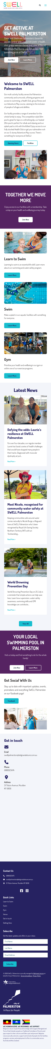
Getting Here (7, 923)
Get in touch (7, 918)
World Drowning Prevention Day (18, 584)
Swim (5, 906)
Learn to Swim (8, 901)
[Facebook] (23, 890)
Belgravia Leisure (38, 973)
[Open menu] (45, 5)
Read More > (11, 461)
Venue (5, 914)
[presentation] (25, 410)
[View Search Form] (40, 5)
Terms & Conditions (26, 976)
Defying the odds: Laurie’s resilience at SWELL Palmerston (24, 434)
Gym (4, 910)
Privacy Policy (37, 976)
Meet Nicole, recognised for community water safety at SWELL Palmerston (25, 508)
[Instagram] (28, 890)
